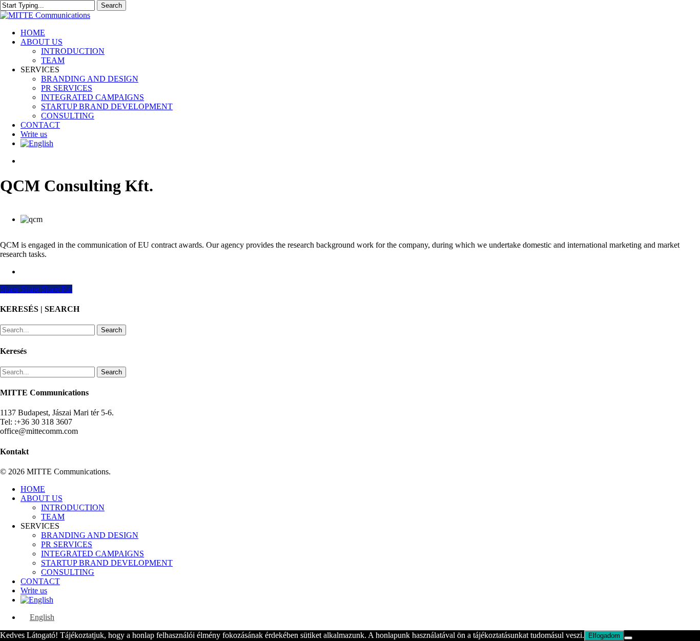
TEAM (53, 516)
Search (111, 5)
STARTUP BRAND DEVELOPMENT (107, 562)
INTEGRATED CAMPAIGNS (92, 553)
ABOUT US (41, 498)
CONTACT (40, 581)
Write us (33, 590)
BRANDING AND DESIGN (89, 535)
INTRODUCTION (73, 507)
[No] (628, 637)
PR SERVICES (66, 544)
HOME (32, 489)
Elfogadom (604, 635)
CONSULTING (67, 572)
